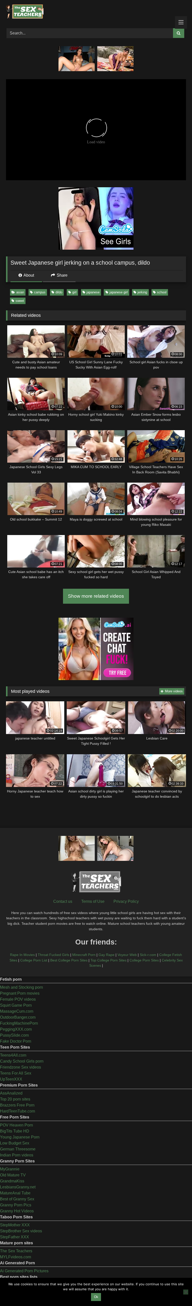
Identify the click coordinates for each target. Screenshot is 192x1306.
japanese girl (119, 292)
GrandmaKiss (12, 1181)
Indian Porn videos (16, 1155)
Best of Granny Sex (17, 1199)
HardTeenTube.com (17, 1111)
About (28, 275)
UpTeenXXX (11, 1079)
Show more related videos (96, 596)
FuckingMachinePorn (19, 1023)
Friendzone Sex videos (20, 1067)
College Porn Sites (144, 960)
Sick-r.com (148, 955)
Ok (96, 1297)
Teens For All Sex (15, 1073)
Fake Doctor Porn (15, 1041)
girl (74, 292)
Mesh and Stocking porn (21, 987)
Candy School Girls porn (22, 1061)
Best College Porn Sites (69, 960)
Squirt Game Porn (16, 1005)
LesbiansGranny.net (18, 1187)
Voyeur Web (127, 955)
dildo (59, 292)
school (161, 292)
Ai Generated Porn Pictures (24, 1271)
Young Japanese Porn (20, 1137)
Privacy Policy (126, 901)
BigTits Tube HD (14, 1131)
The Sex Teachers (16, 1251)
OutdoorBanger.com (18, 1017)
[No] (185, 1292)
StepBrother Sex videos (21, 1231)
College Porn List (33, 960)
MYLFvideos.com (15, 1257)
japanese (93, 292)
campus (40, 292)
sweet (20, 301)
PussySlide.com (14, 1035)
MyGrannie (10, 1169)
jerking (142, 292)
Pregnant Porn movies (20, 993)
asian (20, 292)
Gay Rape (106, 955)
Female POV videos (18, 999)
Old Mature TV (13, 1175)
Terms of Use (92, 901)
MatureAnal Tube (15, 1193)
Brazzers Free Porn (17, 1105)
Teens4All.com (13, 1055)
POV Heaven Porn (16, 1125)
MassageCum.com (16, 1011)
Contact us (62, 901)
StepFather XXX (14, 1237)
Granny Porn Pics (15, 1205)
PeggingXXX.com (16, 1029)
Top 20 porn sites (15, 1099)
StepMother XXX (15, 1225)
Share (62, 275)
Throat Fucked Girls (53, 955)
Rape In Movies (22, 955)
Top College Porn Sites (108, 960)
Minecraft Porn (84, 955)
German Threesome (18, 1149)
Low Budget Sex (14, 1143)
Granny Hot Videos (17, 1211)
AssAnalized (11, 1093)
